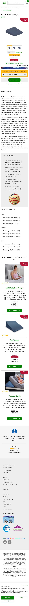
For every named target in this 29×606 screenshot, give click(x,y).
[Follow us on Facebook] (5, 543)
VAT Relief (5, 480)
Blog (4, 506)
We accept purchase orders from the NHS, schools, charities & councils (14, 438)
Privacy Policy (7, 504)
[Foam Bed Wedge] (9, 47)
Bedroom (9, 8)
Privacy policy (24, 585)
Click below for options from (14, 71)
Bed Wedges (17, 8)
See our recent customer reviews (14, 451)
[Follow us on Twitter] (9, 543)
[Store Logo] (5, 3)
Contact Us (6, 494)
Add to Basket (14, 80)
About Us (5, 492)
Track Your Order (7, 482)
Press (4, 501)
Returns (5, 477)
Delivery (5, 472)
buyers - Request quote (14, 84)
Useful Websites (7, 509)
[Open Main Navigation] (1, 3)
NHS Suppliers (7, 470)
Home (2, 8)
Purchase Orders (7, 467)
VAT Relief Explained (21, 65)
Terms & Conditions (8, 499)
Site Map (5, 497)
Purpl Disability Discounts (10, 485)
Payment (5, 475)
